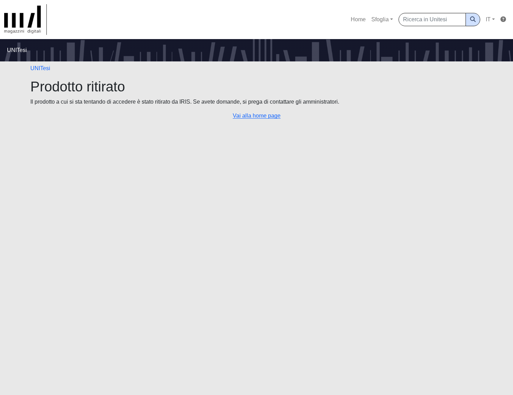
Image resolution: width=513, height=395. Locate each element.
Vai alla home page (257, 116)
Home (358, 19)
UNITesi (40, 68)
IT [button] (488, 19)
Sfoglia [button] (380, 19)
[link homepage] (25, 19)
